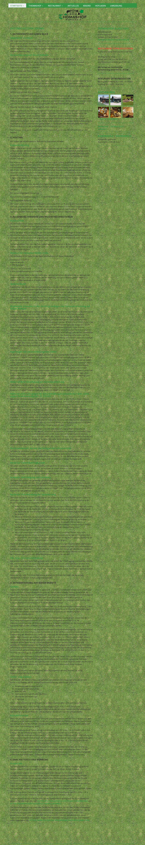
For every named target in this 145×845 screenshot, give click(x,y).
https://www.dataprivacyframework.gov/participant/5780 (59, 820)
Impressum (103, 126)
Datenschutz (117, 126)
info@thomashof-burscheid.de (113, 40)
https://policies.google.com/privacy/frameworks (62, 801)
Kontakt (102, 129)
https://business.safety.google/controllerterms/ (35, 803)
